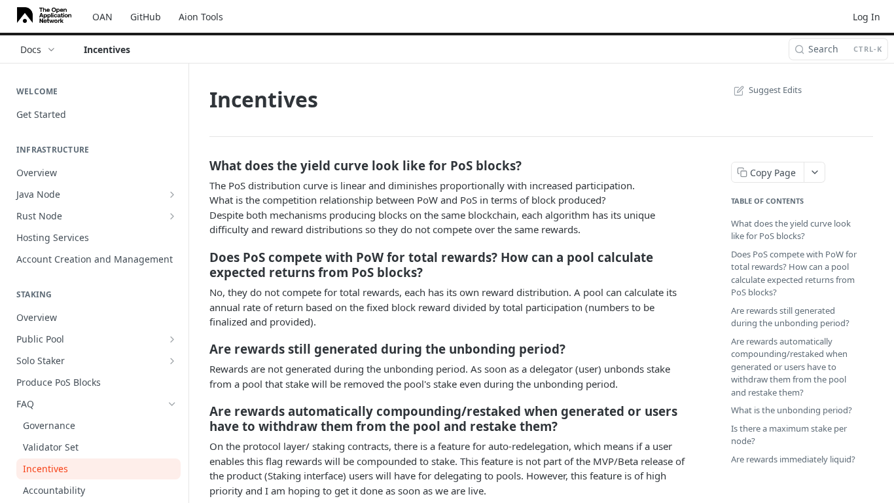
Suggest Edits (775, 90)
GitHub (145, 16)
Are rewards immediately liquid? (793, 459)
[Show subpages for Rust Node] (172, 216)
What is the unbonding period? (791, 410)
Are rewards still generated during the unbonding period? (790, 317)
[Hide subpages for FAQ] (172, 404)
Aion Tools (201, 16)
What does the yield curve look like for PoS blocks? (791, 229)
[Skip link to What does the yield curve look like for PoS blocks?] (200, 165)
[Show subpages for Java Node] (172, 194)
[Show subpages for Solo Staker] (172, 361)
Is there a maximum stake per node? (789, 434)
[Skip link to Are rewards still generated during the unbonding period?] (200, 349)
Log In (866, 16)
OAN (102, 16)
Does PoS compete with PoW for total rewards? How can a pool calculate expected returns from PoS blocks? (794, 273)
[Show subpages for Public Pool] (172, 339)
